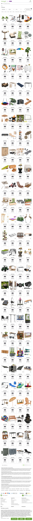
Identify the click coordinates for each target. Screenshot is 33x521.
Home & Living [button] (17, 11)
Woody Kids (26, 488)
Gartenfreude (3, 488)
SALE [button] (8, 11)
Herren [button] (5, 11)
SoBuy (24, 488)
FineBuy (21, 488)
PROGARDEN (17, 488)
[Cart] (7, 21)
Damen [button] (3, 11)
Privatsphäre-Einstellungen (14, 503)
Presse (1, 503)
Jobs (1, 502)
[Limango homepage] (3, 1)
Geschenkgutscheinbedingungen (15, 504)
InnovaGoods (21, 490)
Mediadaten (2, 504)
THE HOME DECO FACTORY (12, 490)
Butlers (18, 490)
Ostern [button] (13, 11)
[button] (4, 9)
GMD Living (2, 490)
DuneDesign (6, 490)
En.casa (10, 488)
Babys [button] (21, 11)
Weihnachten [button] (24, 11)
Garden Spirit (13, 488)
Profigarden (6, 488)
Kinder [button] (11, 11)
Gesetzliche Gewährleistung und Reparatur (27, 502)
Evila (24, 490)
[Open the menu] (2, 4)
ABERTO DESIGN (28, 490)
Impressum (12, 502)
